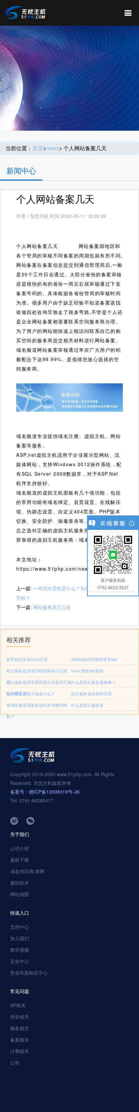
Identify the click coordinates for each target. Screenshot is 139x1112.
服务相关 (19, 1028)
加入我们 (19, 938)
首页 (37, 148)
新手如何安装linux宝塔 (27, 659)
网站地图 (19, 894)
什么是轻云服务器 (87, 705)
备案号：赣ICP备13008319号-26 (45, 791)
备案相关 (19, 1039)
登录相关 (19, 1016)
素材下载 (19, 859)
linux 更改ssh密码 (87, 670)
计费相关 (19, 1051)
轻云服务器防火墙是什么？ (30, 693)
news (52, 148)
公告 (15, 1062)
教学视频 (19, 949)
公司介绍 (19, 848)
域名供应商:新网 (27, 871)
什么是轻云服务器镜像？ (93, 682)
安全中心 (19, 961)
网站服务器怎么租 (52, 607)
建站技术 (19, 882)
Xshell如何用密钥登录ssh (94, 659)
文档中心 (19, 926)
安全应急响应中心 (29, 972)
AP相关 (18, 1005)
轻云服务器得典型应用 (91, 693)
